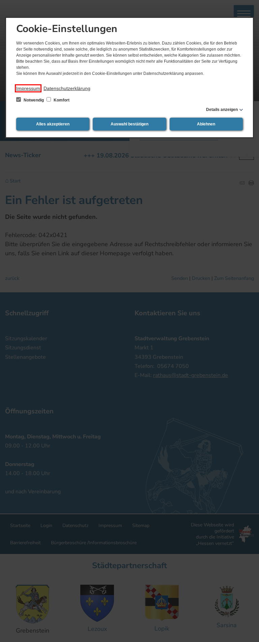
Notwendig (34, 100)
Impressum (28, 88)
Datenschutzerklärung (67, 88)
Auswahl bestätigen (129, 124)
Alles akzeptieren (52, 124)
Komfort (61, 100)
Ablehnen (206, 124)
